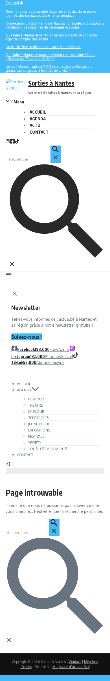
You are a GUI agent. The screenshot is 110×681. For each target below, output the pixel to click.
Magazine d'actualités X (71, 667)
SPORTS (34, 443)
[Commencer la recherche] (55, 154)
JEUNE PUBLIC (39, 424)
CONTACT (39, 132)
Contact (75, 662)
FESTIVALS (36, 436)
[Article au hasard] (8, 464)
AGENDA (38, 118)
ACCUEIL (38, 111)
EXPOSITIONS (39, 430)
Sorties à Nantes (51, 83)
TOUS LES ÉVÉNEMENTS (47, 449)
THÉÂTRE (35, 405)
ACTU (35, 125)
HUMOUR (36, 399)
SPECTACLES (38, 418)
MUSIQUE (36, 411)
